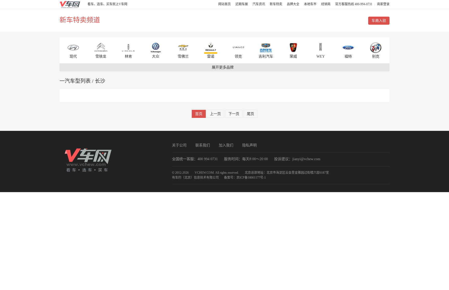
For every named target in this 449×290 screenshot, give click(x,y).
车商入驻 (379, 21)
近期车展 (242, 4)
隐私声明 (249, 145)
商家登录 (383, 4)
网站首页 (225, 4)
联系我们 (202, 145)
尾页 (250, 114)
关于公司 (179, 145)
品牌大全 (293, 4)
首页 (198, 114)
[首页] (70, 4)
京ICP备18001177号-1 (251, 177)
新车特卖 (276, 4)
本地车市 (310, 4)
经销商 (326, 4)
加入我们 (226, 145)
